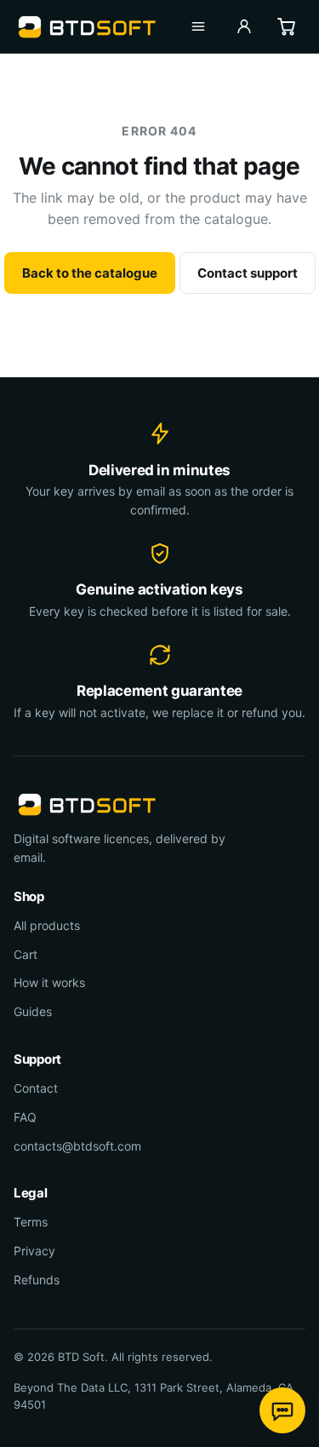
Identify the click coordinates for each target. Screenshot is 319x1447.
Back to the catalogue (89, 273)
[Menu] (198, 26)
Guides (33, 1011)
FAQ (25, 1117)
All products (47, 925)
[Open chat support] (282, 1410)
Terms (31, 1221)
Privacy (34, 1250)
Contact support (247, 273)
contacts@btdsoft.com (77, 1146)
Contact (36, 1088)
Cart (25, 954)
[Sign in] (244, 26)
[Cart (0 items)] (286, 26)
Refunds (37, 1279)
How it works (49, 982)
